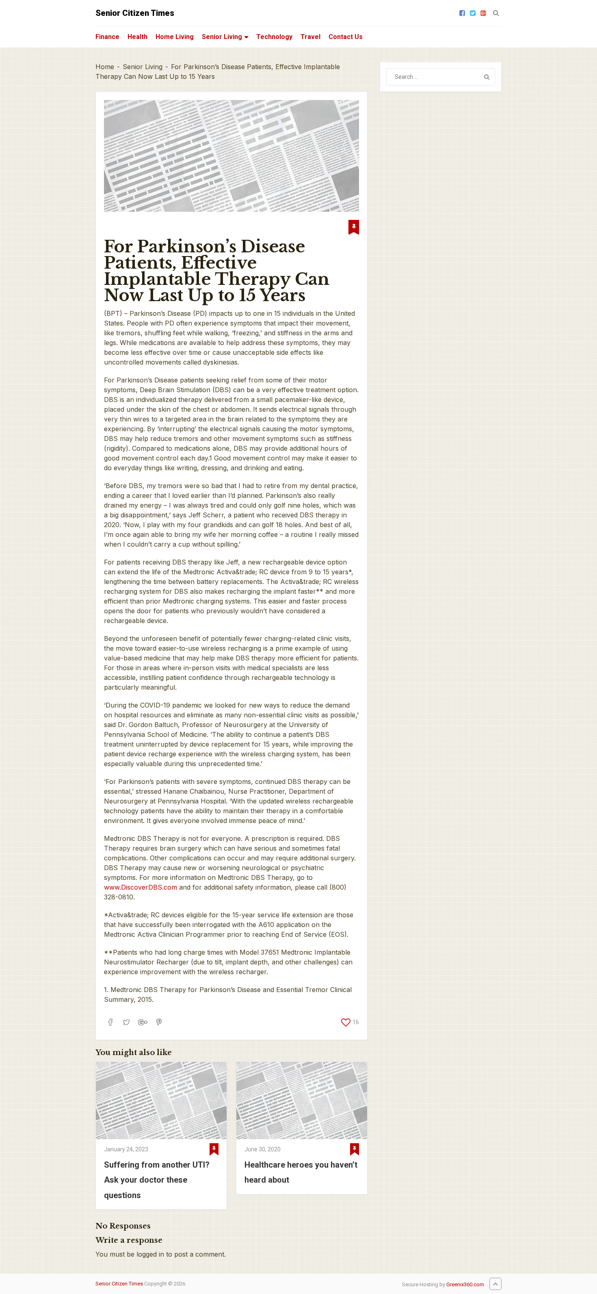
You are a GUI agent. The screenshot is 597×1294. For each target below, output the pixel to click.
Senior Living (222, 37)
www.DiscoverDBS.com (140, 887)
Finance (107, 37)
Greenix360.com (465, 1284)
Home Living (175, 37)
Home (104, 67)
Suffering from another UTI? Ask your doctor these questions (157, 1180)
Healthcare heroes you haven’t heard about (300, 1172)
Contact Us (346, 37)
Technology (274, 37)
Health (137, 37)
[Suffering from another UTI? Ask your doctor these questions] (161, 1100)
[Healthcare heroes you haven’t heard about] (301, 1100)
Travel (310, 37)
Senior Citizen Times (134, 13)
